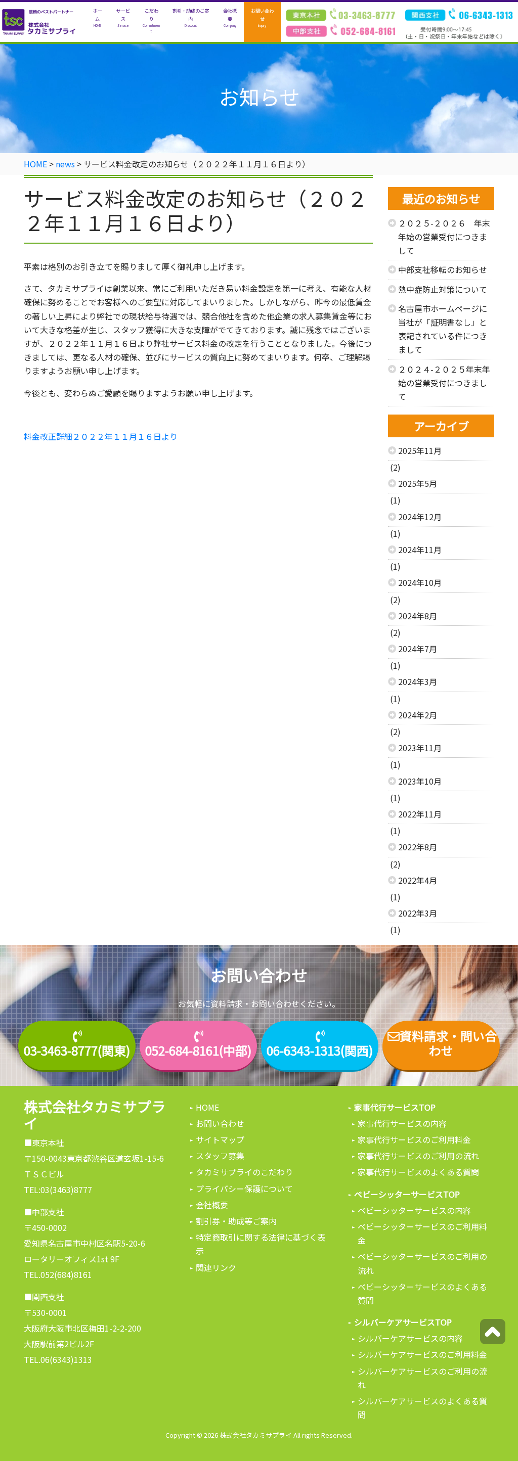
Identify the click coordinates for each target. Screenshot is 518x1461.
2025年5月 (417, 483)
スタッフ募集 (220, 1156)
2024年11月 (420, 549)
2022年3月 (417, 913)
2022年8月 (417, 847)
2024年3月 (417, 681)
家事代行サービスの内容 (402, 1123)
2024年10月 (420, 582)
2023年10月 (420, 781)
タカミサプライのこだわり (244, 1172)
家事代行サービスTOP (395, 1107)
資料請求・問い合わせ (448, 1043)
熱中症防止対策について (442, 289)
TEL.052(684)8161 (58, 1274)
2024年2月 (417, 715)
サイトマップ (220, 1139)
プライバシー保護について (244, 1188)
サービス (123, 17)
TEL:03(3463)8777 (58, 1189)
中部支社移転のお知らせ (442, 269)
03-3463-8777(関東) (77, 1050)
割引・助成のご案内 (190, 17)
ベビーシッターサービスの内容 (414, 1210)
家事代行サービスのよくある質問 (418, 1172)
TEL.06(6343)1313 (58, 1359)
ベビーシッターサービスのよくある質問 (422, 1293)
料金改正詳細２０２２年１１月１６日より (101, 436)
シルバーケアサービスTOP (403, 1322)
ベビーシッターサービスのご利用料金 (422, 1233)
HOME (207, 1107)
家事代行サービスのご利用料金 (414, 1139)
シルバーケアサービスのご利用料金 (422, 1354)
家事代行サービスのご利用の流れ (418, 1156)
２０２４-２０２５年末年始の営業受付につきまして (444, 382)
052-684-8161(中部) (198, 1050)
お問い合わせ (262, 17)
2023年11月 (420, 748)
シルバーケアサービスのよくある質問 (422, 1408)
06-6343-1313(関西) (320, 1050)
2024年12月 (420, 517)
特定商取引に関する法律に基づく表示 (260, 1244)
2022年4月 (417, 880)
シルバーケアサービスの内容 (410, 1338)
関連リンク (216, 1267)
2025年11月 (420, 450)
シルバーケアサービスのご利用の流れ (422, 1378)
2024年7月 (417, 649)
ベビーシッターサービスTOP (407, 1194)
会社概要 (230, 17)
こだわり (151, 20)
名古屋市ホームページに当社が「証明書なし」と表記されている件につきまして (442, 329)
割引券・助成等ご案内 (236, 1221)
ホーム (97, 17)
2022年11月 (420, 814)
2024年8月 (417, 616)
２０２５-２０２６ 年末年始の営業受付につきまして (444, 236)
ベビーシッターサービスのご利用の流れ (422, 1263)
